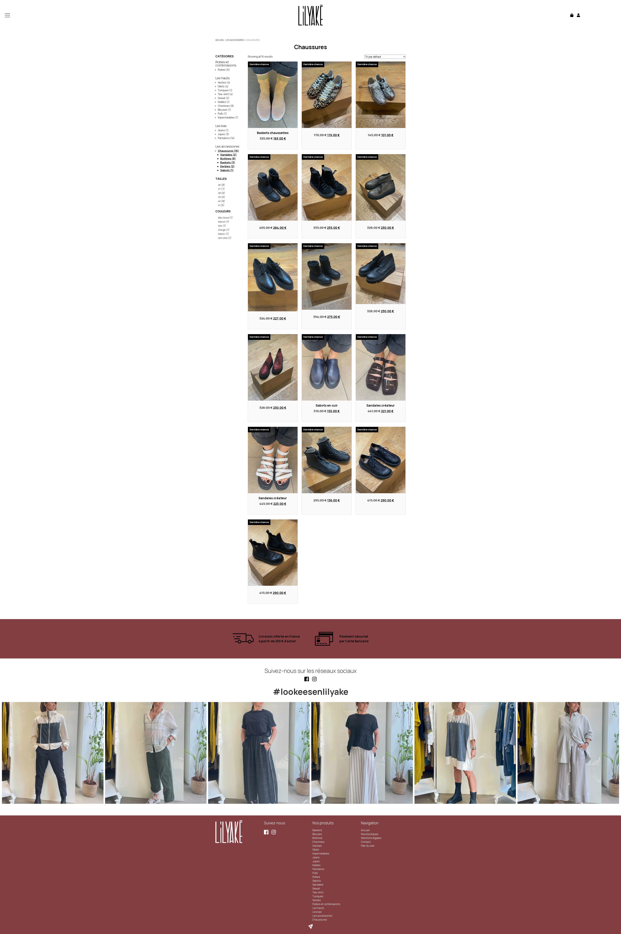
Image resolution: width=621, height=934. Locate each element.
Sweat (221, 98)
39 (219, 197)
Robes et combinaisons (225, 63)
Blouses (222, 109)
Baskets (225, 162)
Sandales (226, 154)
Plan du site (367, 846)
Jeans (221, 130)
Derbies (225, 166)
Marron (221, 221)
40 (219, 201)
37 (219, 188)
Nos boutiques (369, 834)
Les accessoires (235, 40)
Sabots (225, 170)
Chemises (224, 106)
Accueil (219, 40)
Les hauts (222, 78)
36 (219, 184)
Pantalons (224, 138)
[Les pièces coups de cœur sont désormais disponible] (53, 753)
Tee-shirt (223, 94)
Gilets (221, 86)
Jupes (221, 134)
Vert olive (222, 237)
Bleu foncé (223, 217)
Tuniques (223, 90)
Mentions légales (371, 838)
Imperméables (226, 117)
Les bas (221, 126)
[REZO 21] (310, 926)
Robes (222, 69)
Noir (220, 225)
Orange (221, 229)
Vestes (222, 82)
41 (219, 205)
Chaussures (225, 151)
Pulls (220, 113)
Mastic (221, 233)
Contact (366, 842)
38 (219, 193)
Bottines (225, 158)
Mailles (222, 102)
